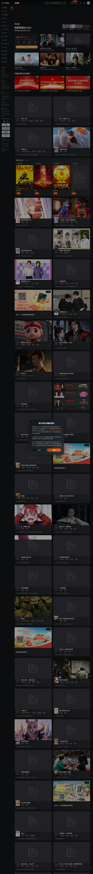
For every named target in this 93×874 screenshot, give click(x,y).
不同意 (39, 450)
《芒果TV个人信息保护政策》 (50, 430)
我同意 (54, 450)
